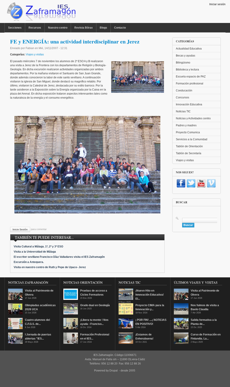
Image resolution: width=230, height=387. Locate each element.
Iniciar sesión (217, 4)
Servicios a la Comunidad (191, 139)
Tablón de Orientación (189, 146)
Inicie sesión (20, 229)
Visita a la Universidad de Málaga (35, 251)
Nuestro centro (57, 27)
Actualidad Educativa (189, 48)
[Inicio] (40, 12)
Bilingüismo (183, 62)
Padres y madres (186, 125)
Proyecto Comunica (188, 132)
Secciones (15, 27)
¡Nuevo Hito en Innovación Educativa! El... (149, 294)
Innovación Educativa (189, 104)
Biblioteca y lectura (187, 69)
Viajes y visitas (35, 54)
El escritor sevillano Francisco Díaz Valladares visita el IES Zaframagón (59, 256)
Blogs (103, 27)
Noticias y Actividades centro (193, 118)
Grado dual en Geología (95, 305)
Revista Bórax (83, 27)
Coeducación (184, 90)
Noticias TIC (183, 111)
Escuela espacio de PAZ (191, 76)
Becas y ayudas (185, 55)
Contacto (120, 27)
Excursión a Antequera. (29, 262)
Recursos (35, 27)
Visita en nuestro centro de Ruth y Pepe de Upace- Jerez (50, 267)
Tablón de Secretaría (188, 153)
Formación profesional (189, 83)
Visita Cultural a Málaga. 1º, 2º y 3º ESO (38, 246)
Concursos (182, 97)
